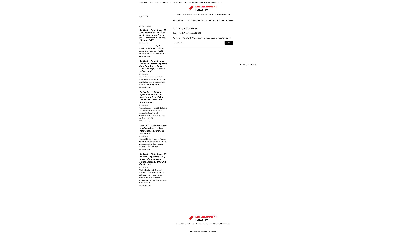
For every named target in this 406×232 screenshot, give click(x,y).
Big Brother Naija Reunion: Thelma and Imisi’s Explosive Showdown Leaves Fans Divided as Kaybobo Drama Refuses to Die (153, 66)
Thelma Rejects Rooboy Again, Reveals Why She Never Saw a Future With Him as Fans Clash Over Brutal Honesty (151, 97)
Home (219, 3)
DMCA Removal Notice (208, 3)
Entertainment (192, 21)
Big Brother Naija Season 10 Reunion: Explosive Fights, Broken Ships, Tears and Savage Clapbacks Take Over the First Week (152, 159)
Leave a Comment (145, 56)
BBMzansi (230, 21)
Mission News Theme (196, 231)
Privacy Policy (193, 3)
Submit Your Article (170, 3)
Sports (204, 21)
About (151, 3)
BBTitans (220, 21)
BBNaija (212, 21)
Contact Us (158, 3)
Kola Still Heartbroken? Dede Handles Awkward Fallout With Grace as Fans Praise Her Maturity (153, 129)
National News (178, 21)
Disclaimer (183, 3)
